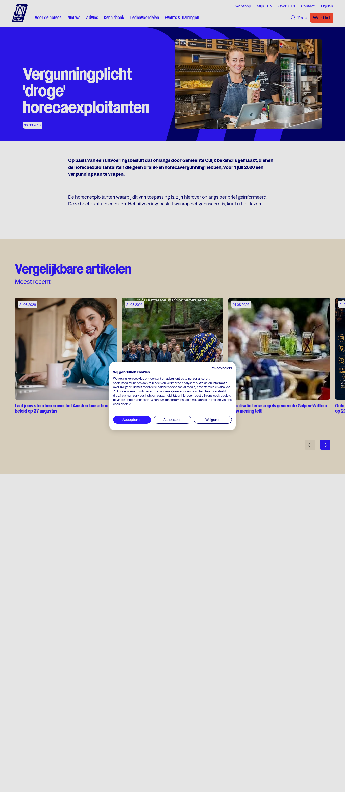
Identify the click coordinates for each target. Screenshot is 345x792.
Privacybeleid (221, 368)
